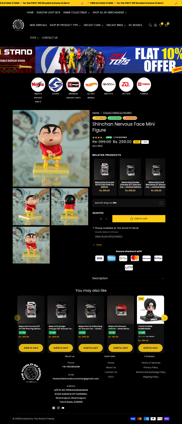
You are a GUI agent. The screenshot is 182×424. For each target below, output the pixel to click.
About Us (111, 367)
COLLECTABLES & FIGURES (117, 112)
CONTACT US (50, 37)
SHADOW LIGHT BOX (48, 12)
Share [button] (99, 244)
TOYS (33, 37)
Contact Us (111, 372)
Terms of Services (150, 362)
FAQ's (111, 376)
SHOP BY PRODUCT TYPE (64, 25)
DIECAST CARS (92, 25)
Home (95, 112)
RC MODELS (135, 25)
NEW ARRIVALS (38, 25)
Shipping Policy (151, 376)
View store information (108, 236)
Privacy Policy (151, 367)
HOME (30, 12)
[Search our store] (151, 25)
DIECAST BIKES (114, 25)
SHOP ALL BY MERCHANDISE (108, 12)
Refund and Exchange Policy (151, 372)
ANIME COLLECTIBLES (75, 12)
